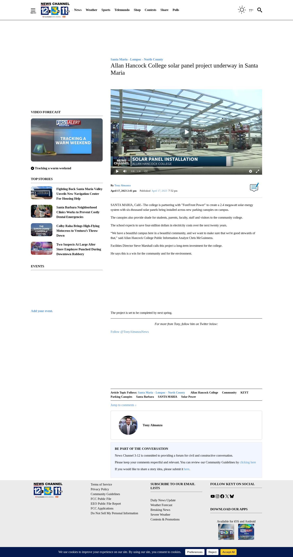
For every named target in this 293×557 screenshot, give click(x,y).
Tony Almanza (122, 185)
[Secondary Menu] (36, 10)
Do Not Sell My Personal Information (114, 513)
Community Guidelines (105, 494)
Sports (105, 10)
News (78, 10)
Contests (150, 10)
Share (164, 10)
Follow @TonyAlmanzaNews (130, 331)
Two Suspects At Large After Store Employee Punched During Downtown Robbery (78, 249)
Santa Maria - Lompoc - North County (161, 392)
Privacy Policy (100, 489)
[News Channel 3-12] (55, 10)
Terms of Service (101, 484)
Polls (176, 10)
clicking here (248, 462)
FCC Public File (101, 499)
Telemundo (122, 10)
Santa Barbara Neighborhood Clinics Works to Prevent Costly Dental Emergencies (77, 212)
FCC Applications (102, 508)
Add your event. (42, 311)
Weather (91, 10)
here (186, 469)
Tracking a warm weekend (53, 168)
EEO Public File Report (106, 503)
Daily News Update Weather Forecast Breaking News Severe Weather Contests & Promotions (165, 510)
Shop (137, 10)
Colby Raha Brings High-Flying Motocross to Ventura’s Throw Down (77, 230)
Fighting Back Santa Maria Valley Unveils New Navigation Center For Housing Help (79, 193)
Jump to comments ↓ (124, 405)
